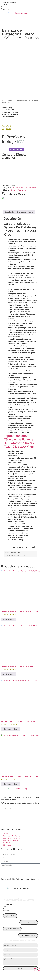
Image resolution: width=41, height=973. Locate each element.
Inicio (3, 100)
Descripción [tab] (9, 212)
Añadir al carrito (16, 149)
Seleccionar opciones (10, 729)
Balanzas (9, 100)
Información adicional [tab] (25, 212)
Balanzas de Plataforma (27, 188)
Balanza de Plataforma (18, 190)
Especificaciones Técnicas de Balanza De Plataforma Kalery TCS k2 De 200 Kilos (19, 441)
